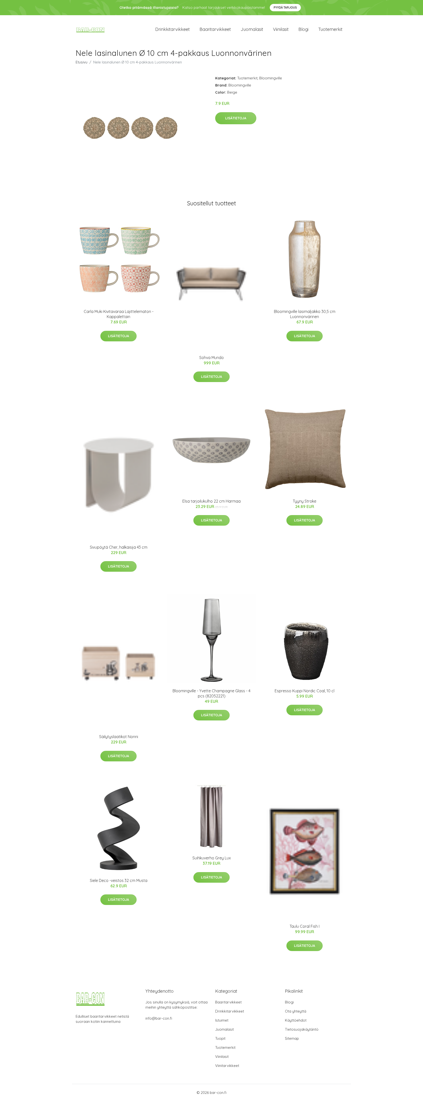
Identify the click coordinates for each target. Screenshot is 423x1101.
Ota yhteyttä (295, 1011)
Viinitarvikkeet (227, 1065)
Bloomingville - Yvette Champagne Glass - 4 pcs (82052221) (211, 693)
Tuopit (220, 1038)
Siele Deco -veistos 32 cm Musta (118, 880)
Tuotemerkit (330, 29)
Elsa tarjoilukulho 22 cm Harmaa (211, 501)
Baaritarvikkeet (215, 29)
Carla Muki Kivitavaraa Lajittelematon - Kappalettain (118, 314)
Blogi (303, 29)
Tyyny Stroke (304, 501)
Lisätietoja (235, 118)
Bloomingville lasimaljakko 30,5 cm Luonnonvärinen (304, 314)
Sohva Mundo (211, 357)
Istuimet (221, 1020)
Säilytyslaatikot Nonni (118, 736)
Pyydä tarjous (285, 7)
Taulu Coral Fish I (304, 926)
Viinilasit (281, 29)
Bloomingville (270, 78)
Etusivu (81, 62)
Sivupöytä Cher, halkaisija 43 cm (118, 547)
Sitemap (292, 1038)
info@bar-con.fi (158, 1018)
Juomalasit (252, 29)
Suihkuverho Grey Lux (211, 857)
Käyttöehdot (295, 1020)
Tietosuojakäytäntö (301, 1029)
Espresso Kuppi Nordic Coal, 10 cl (304, 690)
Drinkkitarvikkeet (172, 29)
